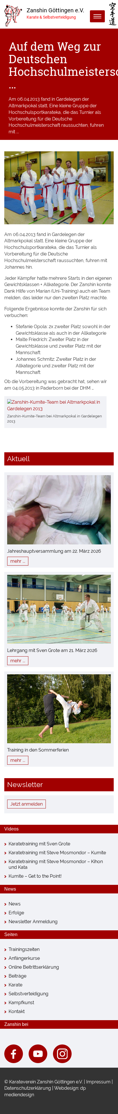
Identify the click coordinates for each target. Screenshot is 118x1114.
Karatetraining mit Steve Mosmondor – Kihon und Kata (56, 864)
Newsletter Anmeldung (33, 921)
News (15, 904)
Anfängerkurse (24, 958)
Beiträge (17, 976)
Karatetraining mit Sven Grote (39, 844)
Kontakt (17, 1011)
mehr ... (17, 561)
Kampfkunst (21, 1002)
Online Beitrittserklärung (34, 967)
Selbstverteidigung (28, 993)
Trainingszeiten (24, 949)
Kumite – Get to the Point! (35, 876)
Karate (15, 985)
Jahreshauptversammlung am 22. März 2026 (54, 551)
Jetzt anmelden (26, 804)
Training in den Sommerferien (38, 750)
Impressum (98, 1082)
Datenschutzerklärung (27, 1088)
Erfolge (16, 912)
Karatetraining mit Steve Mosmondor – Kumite (57, 852)
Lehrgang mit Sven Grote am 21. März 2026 (52, 650)
